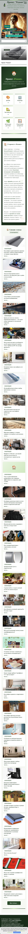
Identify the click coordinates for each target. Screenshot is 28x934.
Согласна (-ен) (17, 932)
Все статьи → (14, 903)
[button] (13, 58)
